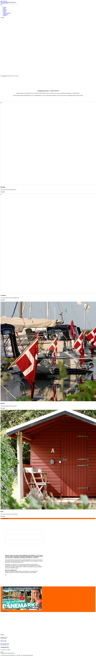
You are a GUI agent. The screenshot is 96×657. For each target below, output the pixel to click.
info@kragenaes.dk (5, 644)
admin (5, 75)
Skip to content (4, 1)
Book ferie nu (5, 518)
